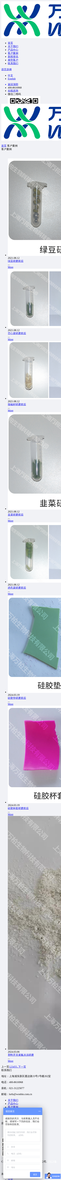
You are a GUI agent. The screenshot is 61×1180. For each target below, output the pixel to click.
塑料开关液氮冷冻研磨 (21, 1055)
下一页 (22, 1066)
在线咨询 (13, 90)
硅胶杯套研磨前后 (18, 808)
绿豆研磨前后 (15, 261)
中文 (10, 75)
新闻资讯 (13, 56)
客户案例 (13, 53)
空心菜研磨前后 (17, 333)
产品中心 (13, 49)
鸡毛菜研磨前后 (17, 587)
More (10, 267)
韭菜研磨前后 (15, 514)
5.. (17, 1066)
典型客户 (13, 60)
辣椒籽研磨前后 (17, 404)
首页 (10, 43)
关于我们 (13, 46)
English (12, 78)
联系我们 (13, 63)
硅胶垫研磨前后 (17, 698)
